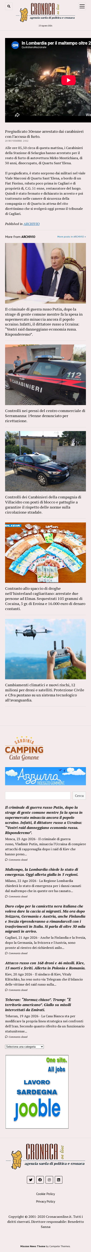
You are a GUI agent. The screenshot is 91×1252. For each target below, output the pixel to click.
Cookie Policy (45, 1194)
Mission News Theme (32, 1246)
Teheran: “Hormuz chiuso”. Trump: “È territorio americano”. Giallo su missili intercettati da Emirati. (38, 1004)
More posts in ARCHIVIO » (71, 236)
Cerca (79, 795)
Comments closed (17, 859)
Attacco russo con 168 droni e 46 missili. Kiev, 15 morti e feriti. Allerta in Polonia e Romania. (45, 965)
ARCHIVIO (31, 223)
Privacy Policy (45, 1201)
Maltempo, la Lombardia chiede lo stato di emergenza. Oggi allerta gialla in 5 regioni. (41, 872)
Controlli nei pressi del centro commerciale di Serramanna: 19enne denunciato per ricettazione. (45, 415)
